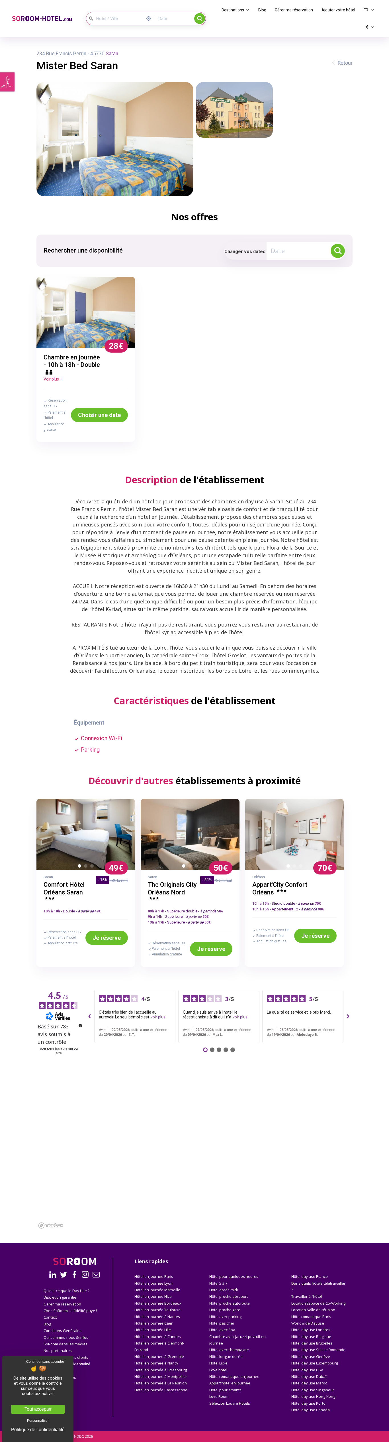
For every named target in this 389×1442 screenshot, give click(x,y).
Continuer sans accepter (45, 1362)
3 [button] (93, 867)
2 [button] (87, 867)
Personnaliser (38, 1421)
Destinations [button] (233, 10)
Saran (112, 53)
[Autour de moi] (150, 18)
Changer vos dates (244, 251)
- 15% (102, 880)
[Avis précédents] (90, 1016)
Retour (345, 63)
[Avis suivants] (348, 1016)
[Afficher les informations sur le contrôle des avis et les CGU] (80, 1025)
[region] (194, 1166)
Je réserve (107, 937)
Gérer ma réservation (294, 10)
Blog (262, 10)
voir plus (158, 1017)
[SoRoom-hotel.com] (44, 18)
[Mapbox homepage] (50, 1225)
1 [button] (80, 867)
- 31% (207, 880)
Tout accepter (38, 1409)
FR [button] (366, 10)
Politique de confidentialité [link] (38, 1429)
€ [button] (367, 27)
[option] (85, 312)
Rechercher (199, 18)
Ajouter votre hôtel (338, 10)
